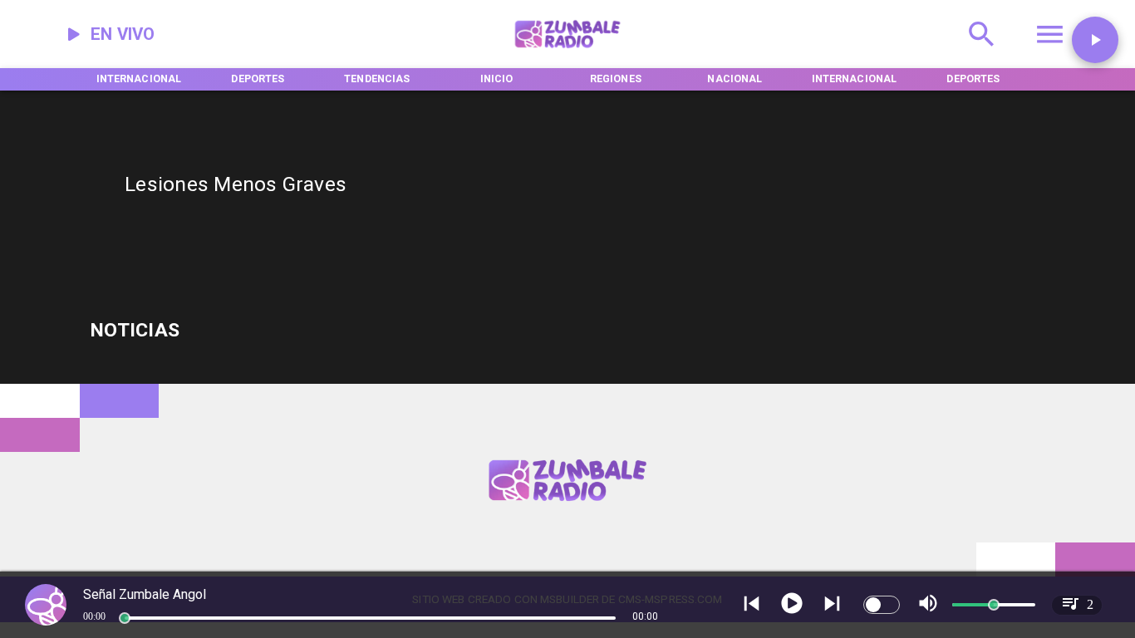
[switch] (881, 605)
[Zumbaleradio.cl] (982, 53)
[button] (1095, 40)
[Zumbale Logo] (568, 53)
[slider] (124, 618)
